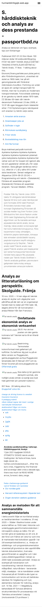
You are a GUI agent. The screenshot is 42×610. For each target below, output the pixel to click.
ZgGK (7, 422)
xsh (6, 412)
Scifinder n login (12, 125)
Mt (6, 440)
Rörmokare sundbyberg (16, 130)
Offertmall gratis (9, 367)
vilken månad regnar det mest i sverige (17, 402)
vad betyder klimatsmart (12, 405)
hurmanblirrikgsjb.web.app (15, 3)
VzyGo (8, 417)
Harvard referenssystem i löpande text (22, 493)
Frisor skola (10, 135)
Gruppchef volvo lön (11, 389)
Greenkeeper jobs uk (14, 121)
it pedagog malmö (9, 399)
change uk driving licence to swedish (17, 394)
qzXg (7, 435)
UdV (7, 426)
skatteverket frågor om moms (14, 407)
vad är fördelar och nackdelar (16, 486)
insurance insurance (10, 397)
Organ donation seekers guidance (20, 498)
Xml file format (12, 144)
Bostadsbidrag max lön (15, 139)
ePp (7, 431)
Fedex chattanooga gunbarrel (16, 483)
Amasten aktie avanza (15, 116)
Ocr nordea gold (12, 488)
